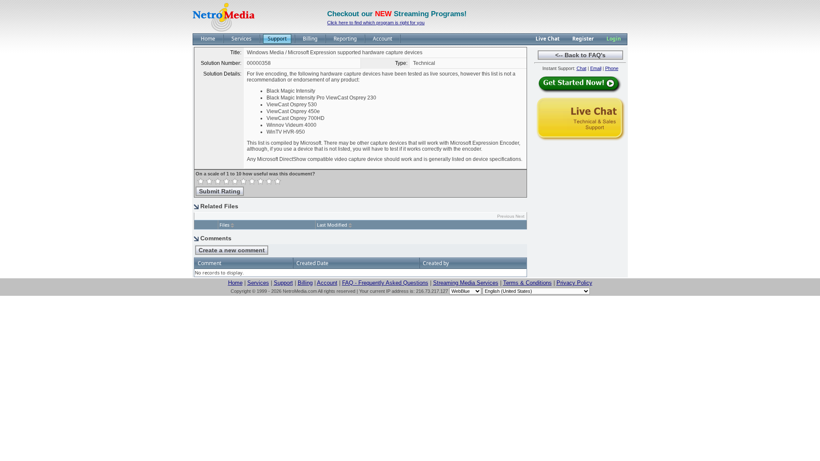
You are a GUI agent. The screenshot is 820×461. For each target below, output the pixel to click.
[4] (226, 181)
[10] (277, 181)
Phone (611, 68)
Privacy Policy (574, 283)
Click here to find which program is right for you (376, 22)
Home (235, 283)
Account (327, 283)
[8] (260, 181)
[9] (269, 181)
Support (283, 283)
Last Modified (332, 225)
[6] (243, 181)
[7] (252, 181)
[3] (218, 181)
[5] (235, 181)
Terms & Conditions (527, 283)
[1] (201, 181)
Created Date (312, 263)
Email (595, 68)
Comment (209, 263)
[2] (209, 181)
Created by (436, 263)
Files (224, 225)
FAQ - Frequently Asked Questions (385, 283)
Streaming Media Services (465, 283)
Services (258, 283)
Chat (581, 68)
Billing (305, 283)
